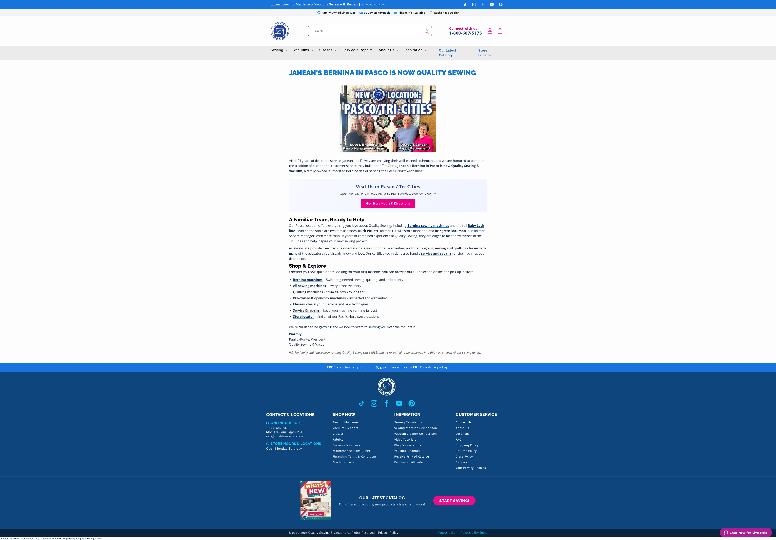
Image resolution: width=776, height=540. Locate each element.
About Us (387, 50)
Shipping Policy (467, 445)
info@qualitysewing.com (284, 436)
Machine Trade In (346, 462)
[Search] (426, 31)
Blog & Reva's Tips (407, 445)
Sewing (277, 50)
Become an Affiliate (408, 462)
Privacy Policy (388, 532)
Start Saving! (454, 500)
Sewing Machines (345, 422)
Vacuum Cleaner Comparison (415, 434)
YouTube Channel (407, 451)
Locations (462, 434)
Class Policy (464, 456)
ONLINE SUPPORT (286, 423)
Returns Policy (466, 451)
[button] (500, 30)
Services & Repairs (346, 445)
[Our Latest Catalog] (315, 500)
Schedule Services (373, 4)
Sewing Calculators (408, 422)
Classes (326, 50)
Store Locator (484, 53)
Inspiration (414, 50)
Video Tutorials (405, 439)
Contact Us (463, 422)
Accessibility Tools (474, 532)
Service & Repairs (358, 50)
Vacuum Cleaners (345, 428)
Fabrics (338, 439)
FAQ (459, 439)
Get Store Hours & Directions (388, 203)
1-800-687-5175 (465, 33)
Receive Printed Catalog (411, 456)
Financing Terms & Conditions (355, 456)
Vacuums (302, 50)
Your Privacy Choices (471, 468)
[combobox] (370, 31)
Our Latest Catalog (447, 53)
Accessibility (447, 532)
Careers (461, 462)
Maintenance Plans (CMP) (351, 451)
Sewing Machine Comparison (415, 428)
